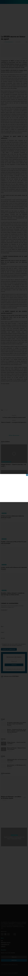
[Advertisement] (14, 488)
